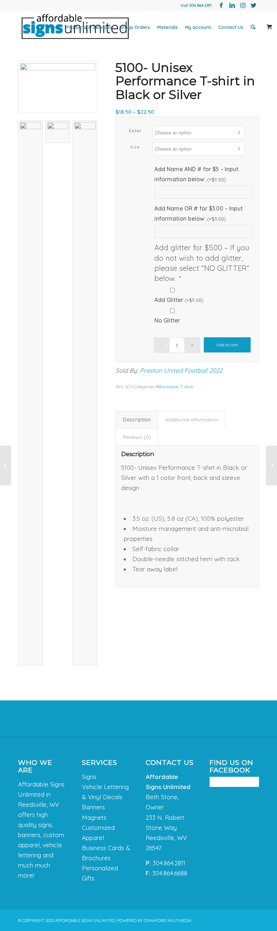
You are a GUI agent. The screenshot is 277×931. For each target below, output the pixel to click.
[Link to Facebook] (221, 5)
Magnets (94, 817)
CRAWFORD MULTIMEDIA (167, 920)
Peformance (167, 386)
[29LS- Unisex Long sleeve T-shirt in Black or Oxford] (271, 465)
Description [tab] (137, 419)
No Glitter (167, 320)
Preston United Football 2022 (181, 370)
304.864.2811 (200, 5)
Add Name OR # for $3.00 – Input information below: (198, 213)
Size (135, 147)
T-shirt (186, 386)
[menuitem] (52, 27)
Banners (93, 807)
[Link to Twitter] (253, 5)
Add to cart (227, 344)
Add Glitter (178, 299)
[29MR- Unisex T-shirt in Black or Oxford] (5, 465)
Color (135, 130)
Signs (89, 776)
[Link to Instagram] (242, 5)
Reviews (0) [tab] (137, 437)
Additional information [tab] (191, 419)
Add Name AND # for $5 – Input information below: (196, 174)
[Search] (253, 27)
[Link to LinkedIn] (232, 5)
